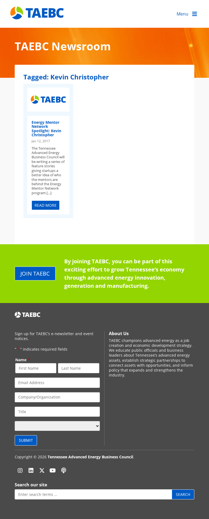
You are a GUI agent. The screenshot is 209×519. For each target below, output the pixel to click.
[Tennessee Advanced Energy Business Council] (37, 15)
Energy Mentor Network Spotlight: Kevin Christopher (46, 128)
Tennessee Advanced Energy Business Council (90, 456)
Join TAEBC (35, 273)
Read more (46, 205)
